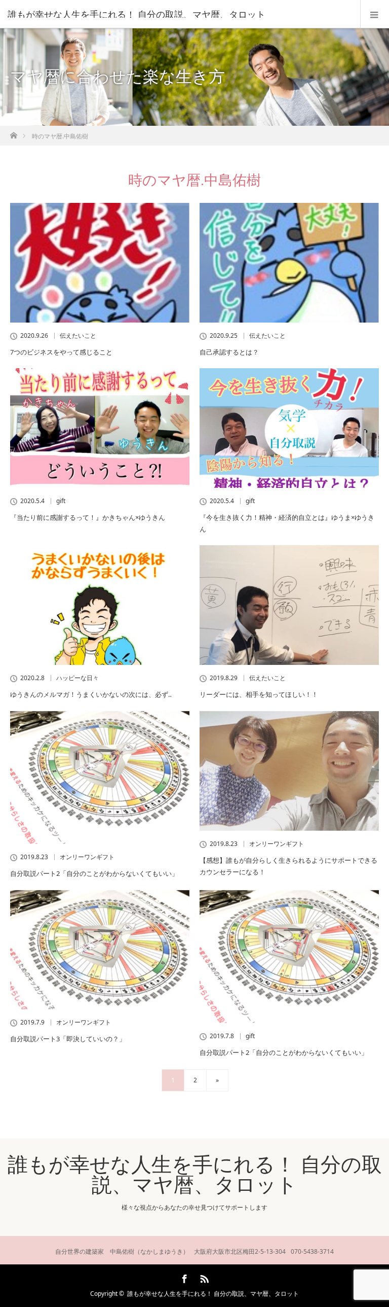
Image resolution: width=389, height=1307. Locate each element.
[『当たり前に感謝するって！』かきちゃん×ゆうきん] (99, 428)
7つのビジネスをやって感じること (61, 352)
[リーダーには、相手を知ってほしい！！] (289, 605)
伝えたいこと (78, 336)
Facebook (183, 1277)
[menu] (374, 14)
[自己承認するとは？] (289, 263)
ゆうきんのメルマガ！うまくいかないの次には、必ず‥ (91, 694)
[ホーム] (13, 132)
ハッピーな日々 (77, 678)
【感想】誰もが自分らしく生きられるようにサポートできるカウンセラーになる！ (288, 866)
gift (60, 501)
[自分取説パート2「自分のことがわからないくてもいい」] (99, 777)
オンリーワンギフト (87, 857)
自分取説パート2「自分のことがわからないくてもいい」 (94, 873)
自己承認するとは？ (229, 352)
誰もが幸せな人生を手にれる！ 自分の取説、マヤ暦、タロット (136, 14)
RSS (203, 1277)
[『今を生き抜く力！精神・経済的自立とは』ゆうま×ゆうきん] (289, 427)
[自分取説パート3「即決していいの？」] (99, 950)
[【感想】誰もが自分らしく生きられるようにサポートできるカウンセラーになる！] (289, 771)
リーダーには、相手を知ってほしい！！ (259, 694)
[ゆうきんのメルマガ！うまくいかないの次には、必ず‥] (99, 605)
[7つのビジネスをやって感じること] (99, 263)
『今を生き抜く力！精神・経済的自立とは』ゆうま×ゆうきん (287, 523)
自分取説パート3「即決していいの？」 (68, 1038)
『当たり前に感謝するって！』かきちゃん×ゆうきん (87, 517)
